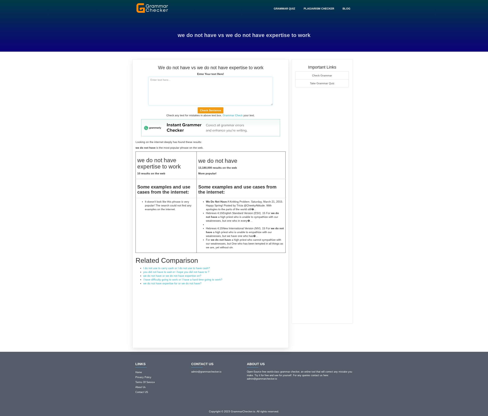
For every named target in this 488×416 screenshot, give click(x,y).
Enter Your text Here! (210, 73)
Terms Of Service (145, 382)
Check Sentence (210, 110)
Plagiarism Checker (319, 8)
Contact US (141, 392)
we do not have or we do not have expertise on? (172, 275)
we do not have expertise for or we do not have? (172, 283)
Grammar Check (233, 115)
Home (138, 372)
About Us (140, 387)
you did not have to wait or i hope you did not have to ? (176, 271)
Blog (346, 8)
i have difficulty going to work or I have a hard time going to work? (182, 279)
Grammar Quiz (284, 8)
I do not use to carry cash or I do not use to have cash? (176, 268)
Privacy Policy (143, 377)
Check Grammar (322, 75)
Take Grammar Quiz (322, 83)
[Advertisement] (211, 314)
